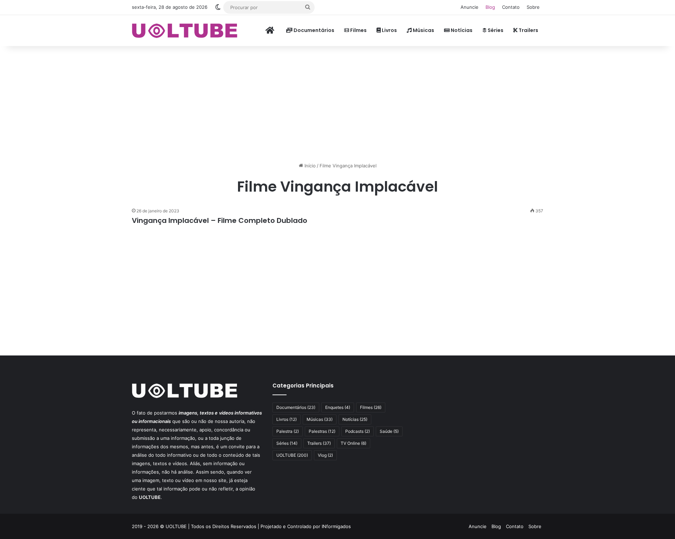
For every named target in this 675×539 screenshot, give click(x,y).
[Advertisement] (337, 102)
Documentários (313, 30)
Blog (490, 7)
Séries (495, 30)
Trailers (528, 30)
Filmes (358, 30)
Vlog (325, 455)
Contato (511, 7)
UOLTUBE (292, 455)
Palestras (322, 431)
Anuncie (469, 7)
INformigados (336, 526)
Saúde (389, 431)
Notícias (461, 30)
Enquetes (337, 407)
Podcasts (357, 431)
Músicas (423, 30)
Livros (389, 30)
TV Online (353, 443)
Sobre (533, 7)
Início (309, 165)
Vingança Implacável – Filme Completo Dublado (219, 220)
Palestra (287, 431)
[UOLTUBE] (184, 30)
